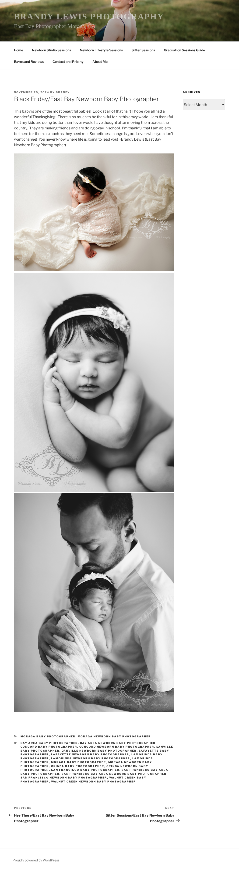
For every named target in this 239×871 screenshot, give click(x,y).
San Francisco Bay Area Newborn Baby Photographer (114, 773)
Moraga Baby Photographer (48, 736)
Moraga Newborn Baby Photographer (114, 736)
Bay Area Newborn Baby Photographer (118, 743)
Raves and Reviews (29, 62)
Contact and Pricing (68, 62)
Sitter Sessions (143, 50)
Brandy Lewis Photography (89, 16)
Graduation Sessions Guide (184, 50)
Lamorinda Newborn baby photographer (90, 758)
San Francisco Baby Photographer (85, 769)
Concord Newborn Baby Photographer (116, 746)
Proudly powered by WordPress (36, 860)
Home (18, 50)
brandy (63, 92)
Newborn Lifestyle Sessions (101, 50)
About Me (100, 62)
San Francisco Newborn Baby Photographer (64, 777)
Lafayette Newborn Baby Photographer (90, 754)
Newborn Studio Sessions (51, 50)
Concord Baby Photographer (49, 746)
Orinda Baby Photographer (77, 766)
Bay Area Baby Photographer (49, 743)
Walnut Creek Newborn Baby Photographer (93, 781)
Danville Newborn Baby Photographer (99, 750)
